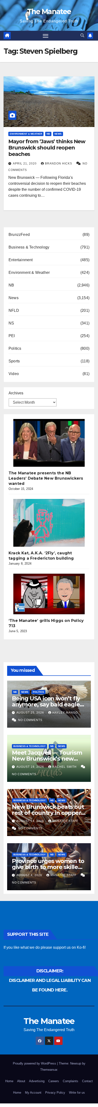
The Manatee (49, 11)
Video (14, 374)
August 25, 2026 (30, 712)
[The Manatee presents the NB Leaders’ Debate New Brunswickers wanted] (49, 443)
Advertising (36, 1081)
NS (11, 323)
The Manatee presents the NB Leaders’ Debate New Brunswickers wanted (46, 478)
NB (48, 133)
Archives (16, 393)
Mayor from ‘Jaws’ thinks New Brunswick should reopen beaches (46, 147)
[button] (82, 35)
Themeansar (48, 1069)
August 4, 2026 (29, 875)
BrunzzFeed (19, 235)
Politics (15, 348)
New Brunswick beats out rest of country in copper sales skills (48, 812)
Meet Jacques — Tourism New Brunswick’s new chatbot (47, 758)
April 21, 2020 (25, 163)
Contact (87, 1081)
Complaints (70, 1081)
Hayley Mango (65, 712)
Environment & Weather (26, 133)
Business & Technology (29, 247)
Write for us (77, 1092)
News (58, 133)
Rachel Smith (65, 766)
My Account (33, 1092)
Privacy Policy (55, 1092)
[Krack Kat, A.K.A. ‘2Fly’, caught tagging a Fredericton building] (49, 523)
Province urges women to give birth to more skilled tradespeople (48, 867)
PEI (12, 336)
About (21, 1081)
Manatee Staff (65, 821)
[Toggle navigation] (45, 35)
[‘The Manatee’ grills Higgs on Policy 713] (49, 594)
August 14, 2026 (30, 821)
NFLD (14, 310)
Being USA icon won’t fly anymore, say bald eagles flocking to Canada (47, 704)
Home (9, 1081)
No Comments (30, 720)
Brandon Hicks (59, 163)
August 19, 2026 (30, 766)
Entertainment (21, 260)
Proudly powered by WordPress (35, 1063)
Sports (14, 361)
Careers (53, 1081)
